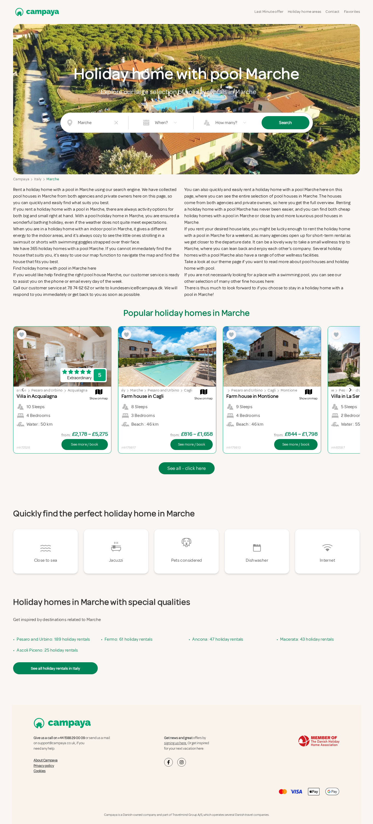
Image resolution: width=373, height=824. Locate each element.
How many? (226, 122)
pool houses (313, 261)
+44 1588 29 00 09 (71, 738)
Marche (52, 179)
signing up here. (175, 743)
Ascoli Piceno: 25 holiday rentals (47, 650)
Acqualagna (78, 390)
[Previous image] (22, 389)
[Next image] (350, 389)
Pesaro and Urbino (47, 390)
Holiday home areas (304, 11)
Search (285, 122)
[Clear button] (116, 122)
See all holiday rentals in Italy (55, 668)
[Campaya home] (36, 12)
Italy (38, 179)
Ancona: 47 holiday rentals (217, 639)
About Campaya (46, 760)
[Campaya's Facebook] (168, 762)
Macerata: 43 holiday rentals (307, 639)
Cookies (40, 771)
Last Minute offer (268, 11)
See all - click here (186, 468)
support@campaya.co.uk (56, 743)
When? (161, 122)
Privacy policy (44, 766)
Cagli (188, 390)
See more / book (84, 444)
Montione (289, 390)
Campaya (21, 179)
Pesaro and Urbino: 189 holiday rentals (53, 639)
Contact (332, 11)
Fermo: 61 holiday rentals (128, 639)
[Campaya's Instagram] (181, 762)
